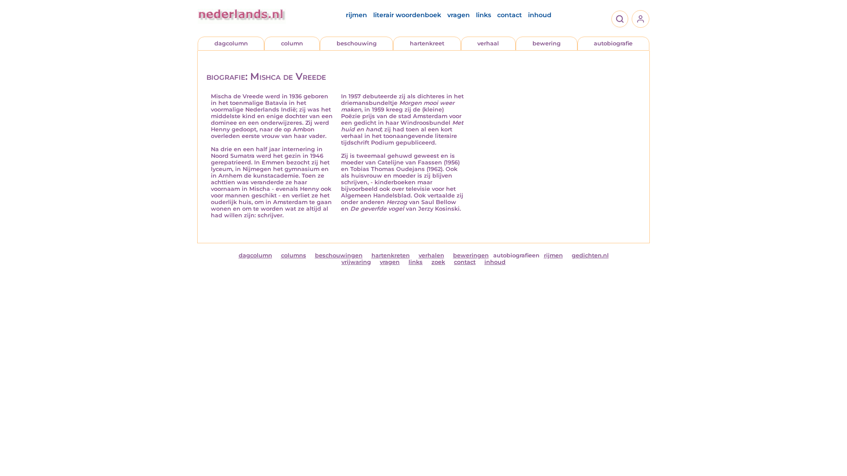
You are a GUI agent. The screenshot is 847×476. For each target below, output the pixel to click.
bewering (546, 43)
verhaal (488, 43)
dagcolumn (231, 43)
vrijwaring (356, 262)
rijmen (356, 15)
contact (509, 15)
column (292, 43)
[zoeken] (619, 19)
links (483, 15)
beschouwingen (339, 255)
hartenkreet (427, 43)
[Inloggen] (640, 19)
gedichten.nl (590, 255)
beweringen (471, 255)
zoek (438, 262)
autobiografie (613, 43)
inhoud (539, 15)
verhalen (431, 255)
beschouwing (357, 43)
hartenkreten (390, 255)
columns (293, 255)
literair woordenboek (407, 15)
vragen (458, 15)
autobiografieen (516, 255)
